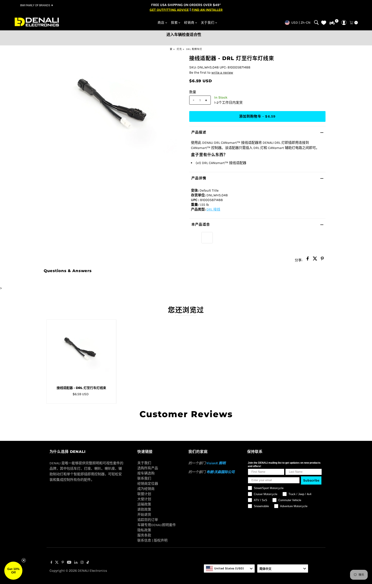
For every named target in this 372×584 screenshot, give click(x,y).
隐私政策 (144, 530)
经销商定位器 (147, 484)
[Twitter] (57, 562)
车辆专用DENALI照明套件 (156, 525)
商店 (161, 22)
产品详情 (198, 178)
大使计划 (144, 499)
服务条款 (144, 535)
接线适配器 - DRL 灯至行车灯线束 (81, 388)
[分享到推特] (315, 260)
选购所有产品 (147, 468)
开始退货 (144, 515)
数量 (192, 92)
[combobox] (229, 568)
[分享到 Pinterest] (322, 260)
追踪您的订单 (147, 520)
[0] (332, 23)
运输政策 (144, 504)
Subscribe (311, 480)
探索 (174, 22)
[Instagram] (82, 562)
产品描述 (198, 132)
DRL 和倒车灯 (194, 49)
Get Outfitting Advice (169, 10)
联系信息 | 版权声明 (152, 540)
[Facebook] (51, 562)
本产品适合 (200, 224)
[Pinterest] (63, 562)
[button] (13, 571)
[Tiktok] (88, 562)
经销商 (189, 22)
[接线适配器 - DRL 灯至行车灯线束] (81, 351)
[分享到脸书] (307, 260)
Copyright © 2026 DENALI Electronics (78, 571)
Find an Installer (207, 10)
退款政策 (144, 509)
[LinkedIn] (76, 562)
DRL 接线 (213, 209)
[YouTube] (69, 562)
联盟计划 (144, 494)
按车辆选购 (146, 473)
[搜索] (316, 22)
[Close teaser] (24, 560)
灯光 (179, 49)
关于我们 (207, 22)
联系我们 (144, 478)
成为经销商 (146, 489)
